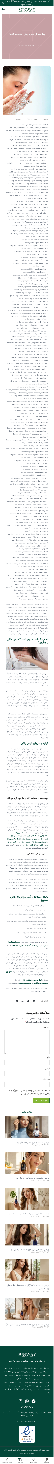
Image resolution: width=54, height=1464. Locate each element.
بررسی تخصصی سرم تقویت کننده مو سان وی (30, 1249)
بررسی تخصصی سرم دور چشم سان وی (33, 1142)
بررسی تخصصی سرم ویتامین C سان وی (32, 1178)
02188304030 (27, 1407)
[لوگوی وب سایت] (27, 9)
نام (48, 1057)
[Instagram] (20, 1401)
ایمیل (46, 1068)
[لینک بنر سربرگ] (27, 3)
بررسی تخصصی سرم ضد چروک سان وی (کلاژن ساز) (27, 1324)
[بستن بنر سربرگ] (3, 3)
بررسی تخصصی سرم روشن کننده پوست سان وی (29, 1213)
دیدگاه (46, 1027)
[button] (34, 1001)
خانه (40, 45)
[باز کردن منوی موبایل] (50, 10)
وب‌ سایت (46, 1079)
